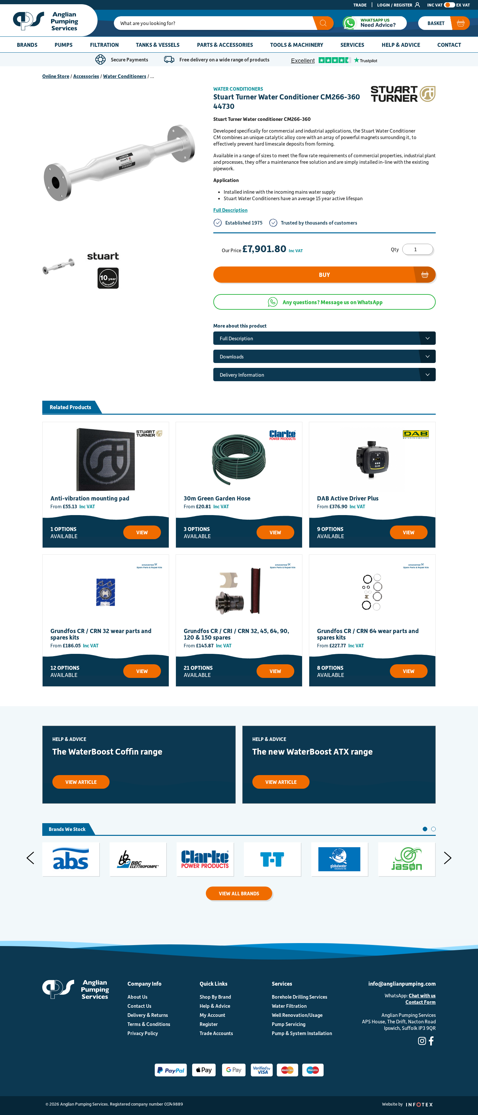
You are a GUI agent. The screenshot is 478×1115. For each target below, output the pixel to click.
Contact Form (420, 1002)
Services (352, 44)
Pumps (64, 44)
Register (209, 1024)
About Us (137, 996)
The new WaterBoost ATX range (312, 751)
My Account (212, 1015)
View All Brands (239, 893)
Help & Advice (401, 44)
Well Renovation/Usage (297, 1015)
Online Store (55, 76)
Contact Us (139, 1006)
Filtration (104, 44)
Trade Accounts (216, 1033)
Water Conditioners (124, 76)
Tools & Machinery (296, 44)
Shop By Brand (215, 996)
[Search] (323, 23)
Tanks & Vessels (157, 44)
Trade (359, 4)
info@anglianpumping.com (402, 983)
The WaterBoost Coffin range (107, 751)
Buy (324, 275)
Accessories (86, 76)
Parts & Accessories (225, 44)
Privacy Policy (142, 1033)
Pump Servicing (288, 1024)
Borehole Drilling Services (299, 996)
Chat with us (422, 995)
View (142, 532)
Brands (27, 44)
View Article (81, 782)
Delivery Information (242, 374)
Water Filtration (289, 1006)
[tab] (425, 829)
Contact (449, 44)
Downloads (232, 356)
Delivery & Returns (147, 1015)
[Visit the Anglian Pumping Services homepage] (49, 20)
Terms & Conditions (148, 1024)
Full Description (230, 210)
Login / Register (395, 4)
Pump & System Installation (302, 1033)
